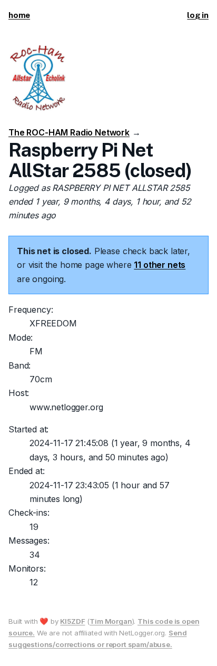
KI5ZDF (72, 621)
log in (198, 15)
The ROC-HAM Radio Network (69, 132)
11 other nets (159, 264)
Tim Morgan (111, 621)
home (19, 15)
